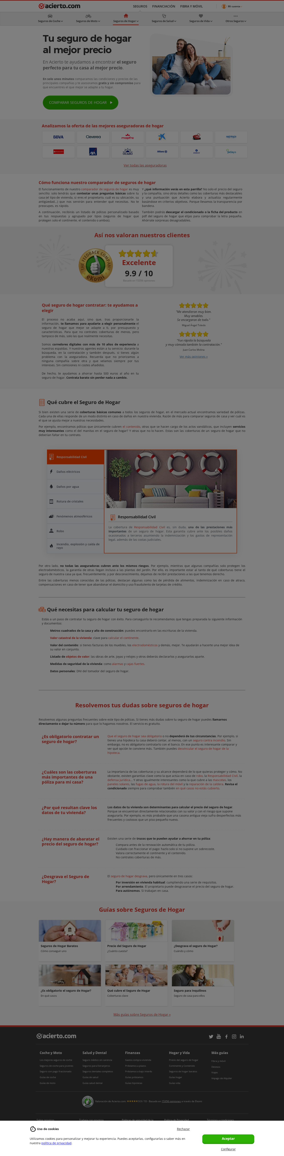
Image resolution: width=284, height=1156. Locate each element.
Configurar (228, 1149)
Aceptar (228, 1138)
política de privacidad (56, 1143)
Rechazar (183, 1129)
